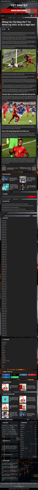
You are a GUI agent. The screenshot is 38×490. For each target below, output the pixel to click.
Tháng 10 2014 (4, 335)
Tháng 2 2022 (4, 296)
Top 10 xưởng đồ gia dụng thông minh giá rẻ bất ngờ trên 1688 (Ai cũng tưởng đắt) (5, 399)
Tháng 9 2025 (4, 230)
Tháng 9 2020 (4, 313)
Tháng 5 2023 (4, 276)
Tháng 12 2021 (4, 298)
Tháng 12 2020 (4, 308)
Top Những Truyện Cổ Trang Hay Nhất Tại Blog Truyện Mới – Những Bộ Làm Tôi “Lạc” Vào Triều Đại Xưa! (5, 187)
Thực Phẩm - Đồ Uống (11, 431)
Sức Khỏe (3, 355)
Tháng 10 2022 (4, 288)
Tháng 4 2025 (4, 237)
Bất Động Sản (4, 342)
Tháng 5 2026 (4, 222)
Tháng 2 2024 (4, 261)
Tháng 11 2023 (4, 266)
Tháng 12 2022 (4, 284)
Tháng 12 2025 (4, 229)
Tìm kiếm (5, 194)
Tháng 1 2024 (4, 262)
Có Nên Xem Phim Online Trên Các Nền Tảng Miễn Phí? (22, 187)
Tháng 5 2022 (4, 291)
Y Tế (3, 367)
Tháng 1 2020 (4, 326)
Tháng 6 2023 (4, 274)
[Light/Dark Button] (31, 15)
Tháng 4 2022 (4, 293)
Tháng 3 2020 (4, 323)
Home (2, 483)
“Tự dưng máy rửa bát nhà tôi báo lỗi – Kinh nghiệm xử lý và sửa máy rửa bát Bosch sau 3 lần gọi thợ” (18, 210)
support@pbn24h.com (8, 454)
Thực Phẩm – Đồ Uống (5, 360)
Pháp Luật (3, 352)
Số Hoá (9, 429)
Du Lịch (3, 347)
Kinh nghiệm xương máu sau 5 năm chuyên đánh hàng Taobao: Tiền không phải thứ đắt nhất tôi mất (17, 205)
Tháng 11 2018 (4, 330)
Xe (2, 364)
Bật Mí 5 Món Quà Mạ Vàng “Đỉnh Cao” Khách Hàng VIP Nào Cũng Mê (13, 209)
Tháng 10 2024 (4, 247)
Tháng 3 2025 (4, 239)
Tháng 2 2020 (4, 325)
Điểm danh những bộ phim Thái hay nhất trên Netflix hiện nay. (5, 179)
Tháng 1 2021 (4, 306)
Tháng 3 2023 (4, 279)
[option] (10, 387)
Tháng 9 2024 (4, 249)
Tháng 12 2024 (4, 244)
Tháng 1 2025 (4, 242)
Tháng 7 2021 (4, 301)
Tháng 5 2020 (4, 320)
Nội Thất (3, 350)
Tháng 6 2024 (4, 254)
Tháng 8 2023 (4, 271)
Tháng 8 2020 (4, 315)
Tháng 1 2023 (4, 283)
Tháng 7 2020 (4, 316)
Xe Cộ (3, 365)
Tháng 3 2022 (4, 294)
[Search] (33, 16)
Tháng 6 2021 (4, 303)
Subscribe (36, 16)
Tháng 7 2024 (4, 252)
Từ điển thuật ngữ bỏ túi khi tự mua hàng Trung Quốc (10, 207)
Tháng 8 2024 (4, 251)
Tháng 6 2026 (4, 220)
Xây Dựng (3, 362)
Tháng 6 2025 (4, 234)
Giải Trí (3, 19)
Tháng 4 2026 (4, 224)
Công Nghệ (11, 425)
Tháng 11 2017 (4, 333)
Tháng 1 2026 (4, 227)
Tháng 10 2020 (4, 311)
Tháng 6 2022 (4, 289)
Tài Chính (3, 357)
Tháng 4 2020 (4, 321)
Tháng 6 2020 (4, 318)
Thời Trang (3, 359)
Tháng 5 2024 (4, 256)
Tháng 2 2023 (4, 281)
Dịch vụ (3, 345)
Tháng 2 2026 (4, 225)
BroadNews (22, 488)
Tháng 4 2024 (4, 257)
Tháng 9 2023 (4, 269)
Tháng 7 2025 (4, 232)
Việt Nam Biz (19, 5)
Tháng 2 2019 (4, 328)
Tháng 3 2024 (4, 259)
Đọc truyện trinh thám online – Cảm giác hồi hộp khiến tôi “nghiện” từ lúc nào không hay (22, 179)
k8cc (20, 34)
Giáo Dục (18, 483)
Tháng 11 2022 (4, 286)
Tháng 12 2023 (4, 264)
